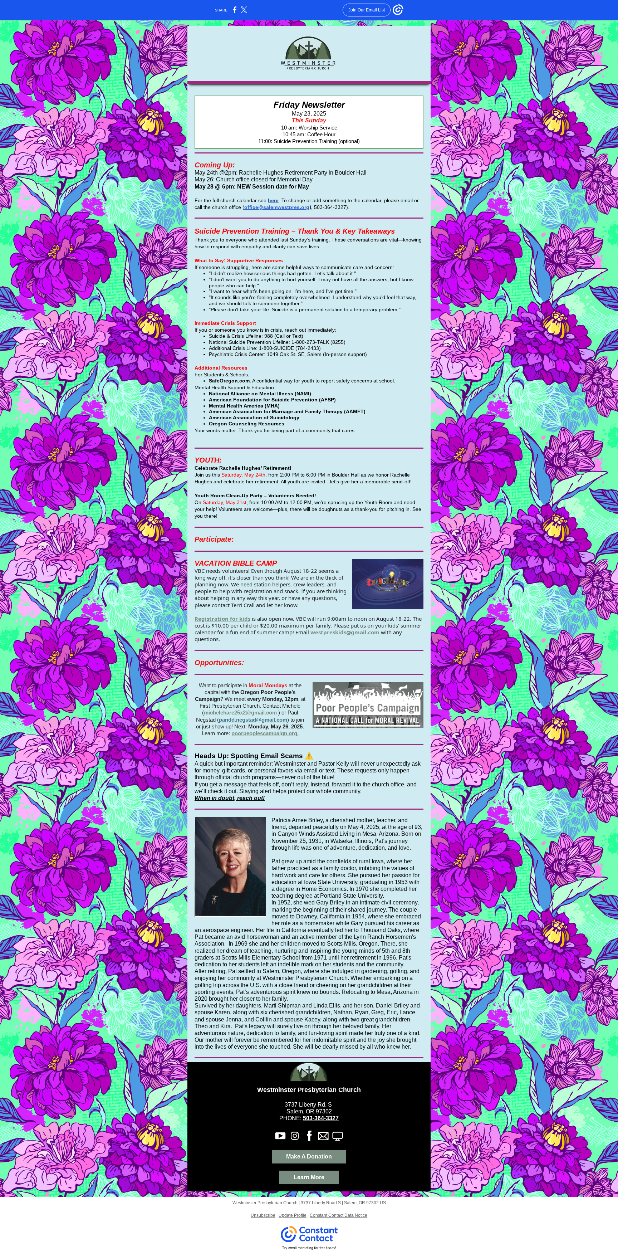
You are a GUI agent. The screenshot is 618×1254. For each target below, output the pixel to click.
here (273, 200)
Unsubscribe (263, 1215)
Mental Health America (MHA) (244, 406)
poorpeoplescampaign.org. (265, 733)
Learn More (309, 1177)
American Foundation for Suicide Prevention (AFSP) (272, 399)
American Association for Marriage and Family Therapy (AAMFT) (287, 411)
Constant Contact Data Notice (338, 1215)
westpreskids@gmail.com (344, 632)
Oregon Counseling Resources (246, 423)
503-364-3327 (321, 1118)
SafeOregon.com (229, 381)
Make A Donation (309, 1156)
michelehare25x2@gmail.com (240, 712)
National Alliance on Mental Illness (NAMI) (260, 393)
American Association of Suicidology (254, 417)
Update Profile (292, 1215)
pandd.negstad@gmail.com (253, 720)
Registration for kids (222, 618)
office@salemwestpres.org (276, 207)
